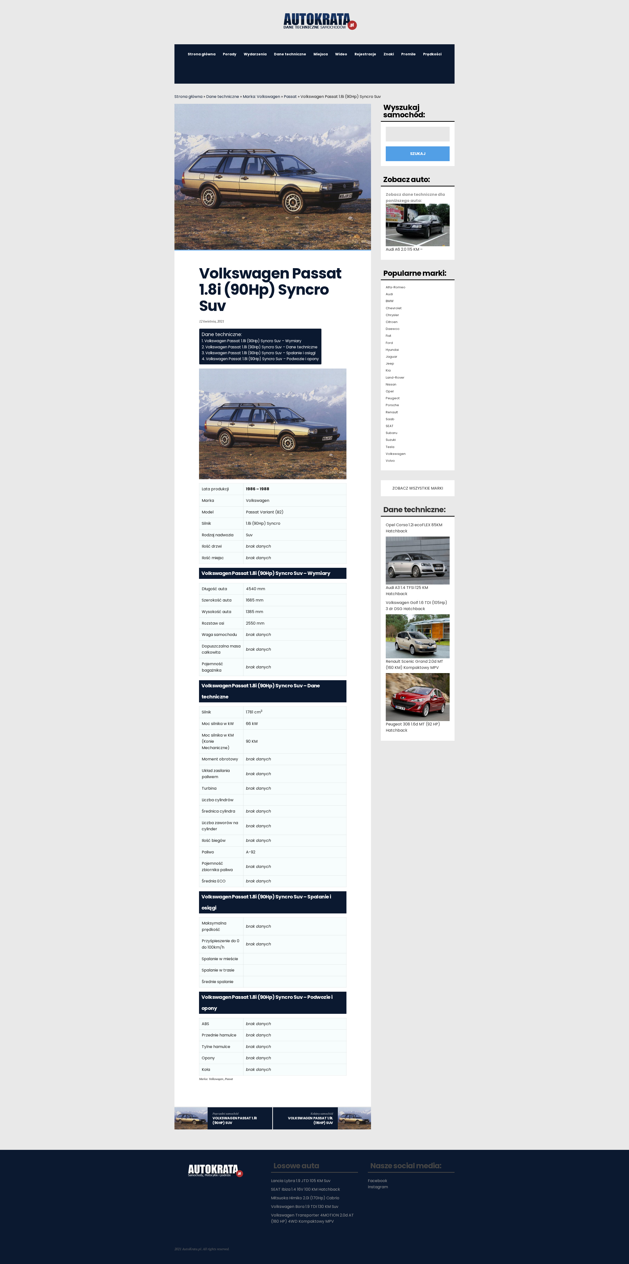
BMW (390, 301)
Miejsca (321, 54)
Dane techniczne (290, 54)
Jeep (390, 363)
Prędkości (432, 54)
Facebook (377, 1181)
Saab (390, 419)
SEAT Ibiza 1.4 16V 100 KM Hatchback (305, 1189)
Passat (290, 96)
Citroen (392, 322)
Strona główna (201, 54)
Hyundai (392, 350)
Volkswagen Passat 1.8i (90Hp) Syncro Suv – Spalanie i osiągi (260, 352)
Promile (408, 54)
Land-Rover (395, 377)
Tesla (390, 447)
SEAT (389, 426)
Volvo (390, 461)
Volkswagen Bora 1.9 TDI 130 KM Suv (304, 1206)
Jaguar (391, 357)
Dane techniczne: (414, 509)
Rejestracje (365, 54)
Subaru (391, 433)
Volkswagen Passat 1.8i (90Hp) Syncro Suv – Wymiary (252, 340)
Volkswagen (396, 454)
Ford (389, 343)
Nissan (391, 384)
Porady (229, 54)
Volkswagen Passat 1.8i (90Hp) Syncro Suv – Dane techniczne (261, 347)
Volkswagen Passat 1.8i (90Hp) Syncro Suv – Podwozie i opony (262, 358)
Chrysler (392, 315)
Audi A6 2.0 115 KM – (404, 249)
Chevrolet (393, 308)
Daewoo (393, 329)
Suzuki (391, 440)
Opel (390, 391)
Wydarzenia (255, 54)
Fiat (388, 336)
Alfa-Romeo (395, 287)
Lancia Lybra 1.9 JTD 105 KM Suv (300, 1181)
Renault (392, 412)
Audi (389, 294)
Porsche (392, 405)
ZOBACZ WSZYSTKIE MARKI (417, 488)
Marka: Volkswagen (261, 96)
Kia (388, 370)
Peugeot (393, 398)
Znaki (389, 54)
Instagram (378, 1187)
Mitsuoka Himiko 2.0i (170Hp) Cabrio (305, 1198)
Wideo (341, 54)
